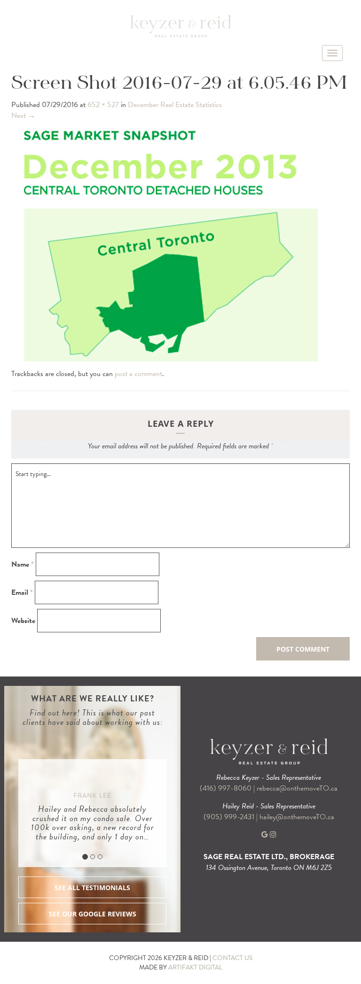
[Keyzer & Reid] (180, 25)
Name (22, 564)
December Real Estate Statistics (175, 104)
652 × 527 (103, 104)
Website (23, 620)
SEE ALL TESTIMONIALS (92, 887)
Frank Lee (92, 795)
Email (22, 592)
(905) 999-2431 (230, 817)
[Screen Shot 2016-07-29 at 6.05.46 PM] (164, 243)
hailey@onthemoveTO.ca (296, 817)
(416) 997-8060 (225, 788)
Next (23, 115)
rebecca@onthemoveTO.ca (297, 788)
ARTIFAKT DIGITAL (195, 967)
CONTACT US (232, 958)
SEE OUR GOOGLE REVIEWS (92, 913)
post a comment (138, 373)
